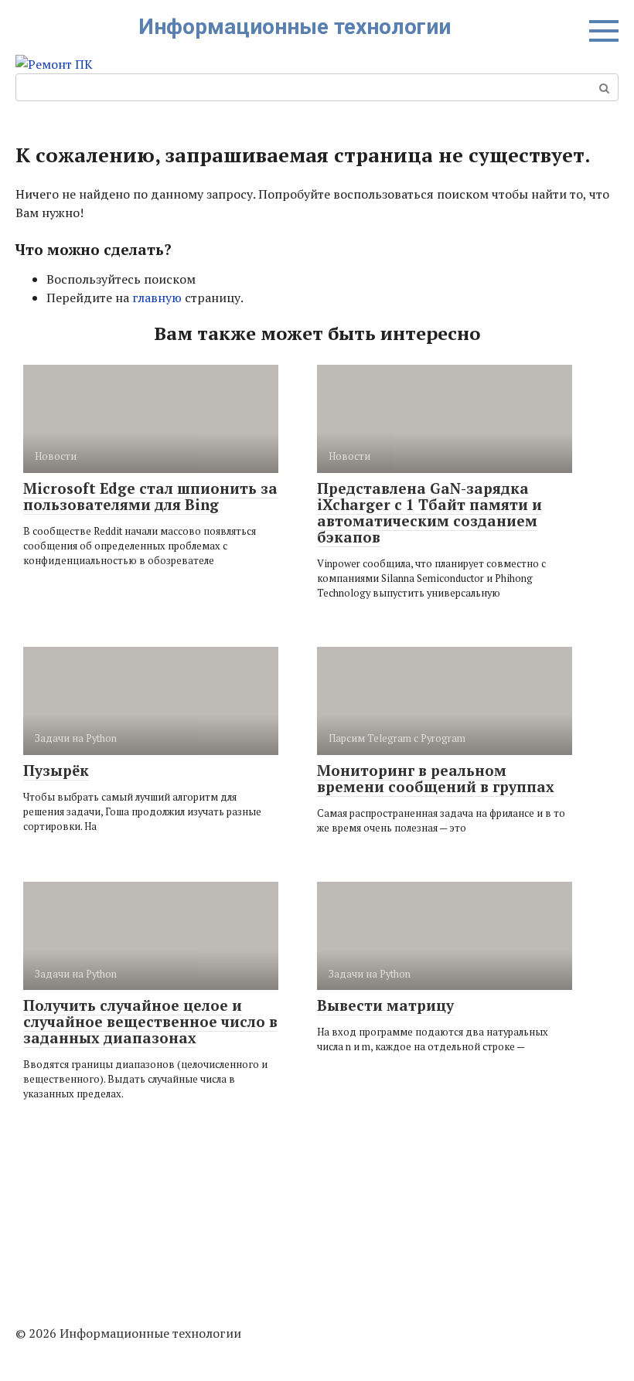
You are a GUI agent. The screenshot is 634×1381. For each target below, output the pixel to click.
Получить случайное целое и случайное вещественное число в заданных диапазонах (150, 1021)
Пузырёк (56, 770)
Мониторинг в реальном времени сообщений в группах (435, 778)
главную (157, 297)
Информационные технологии (294, 26)
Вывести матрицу (385, 1005)
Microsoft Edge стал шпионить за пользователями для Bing (150, 496)
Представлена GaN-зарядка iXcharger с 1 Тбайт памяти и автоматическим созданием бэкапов (429, 512)
